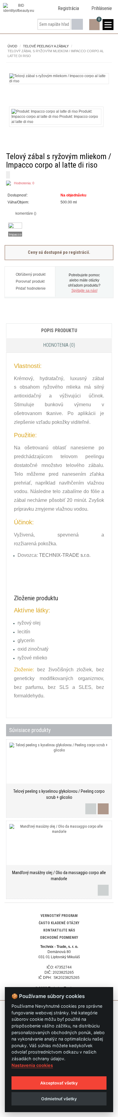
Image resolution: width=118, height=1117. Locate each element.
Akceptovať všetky (59, 1083)
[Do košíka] (103, 808)
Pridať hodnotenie (31, 288)
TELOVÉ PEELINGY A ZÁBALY (46, 46)
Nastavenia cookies (32, 1065)
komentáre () (25, 213)
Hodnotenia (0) (59, 345)
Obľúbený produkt (30, 274)
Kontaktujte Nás (59, 930)
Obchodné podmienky (59, 937)
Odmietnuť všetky (59, 1098)
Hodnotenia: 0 (24, 183)
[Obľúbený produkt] (90, 808)
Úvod (12, 46)
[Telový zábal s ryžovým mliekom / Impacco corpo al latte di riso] (59, 78)
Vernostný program (59, 916)
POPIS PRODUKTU (59, 330)
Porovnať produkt (30, 281)
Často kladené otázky (59, 923)
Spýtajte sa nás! (84, 290)
